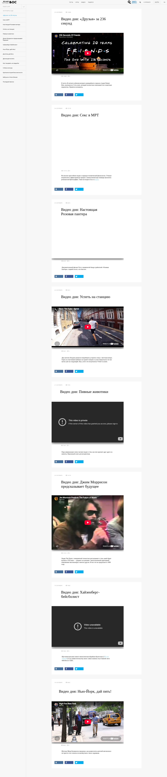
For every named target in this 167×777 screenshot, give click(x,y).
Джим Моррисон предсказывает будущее (12, 39)
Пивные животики (8, 34)
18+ (165, 2)
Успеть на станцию (8, 29)
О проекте (147, 2)
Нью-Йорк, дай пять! (9, 49)
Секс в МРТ (6, 20)
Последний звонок (8, 82)
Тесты (71, 2)
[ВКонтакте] (59, 94)
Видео (83, 2)
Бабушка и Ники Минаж (10, 77)
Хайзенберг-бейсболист (10, 45)
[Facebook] (69, 94)
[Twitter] (79, 94)
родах (97, 179)
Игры (77, 2)
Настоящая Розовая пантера (11, 24)
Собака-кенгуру (7, 68)
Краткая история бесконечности (12, 72)
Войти (157, 2)
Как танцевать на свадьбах (11, 63)
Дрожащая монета (8, 58)
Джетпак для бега (8, 54)
